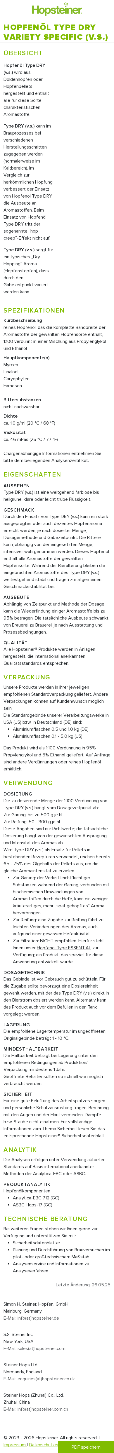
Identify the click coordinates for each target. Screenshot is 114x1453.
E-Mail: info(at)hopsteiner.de (31, 1318)
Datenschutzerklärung (51, 1445)
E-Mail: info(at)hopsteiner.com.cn (36, 1409)
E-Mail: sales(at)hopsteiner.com (34, 1348)
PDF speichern (86, 1447)
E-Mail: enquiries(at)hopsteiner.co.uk (39, 1379)
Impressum (15, 1445)
